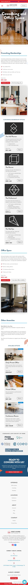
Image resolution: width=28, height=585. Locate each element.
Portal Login (14, 578)
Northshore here (23, 1)
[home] (12, 5)
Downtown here (14, 1)
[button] (2, 6)
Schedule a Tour (5, 83)
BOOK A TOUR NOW (14, 472)
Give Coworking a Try (16, 83)
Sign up (19, 149)
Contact (24, 5)
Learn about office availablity (18, 280)
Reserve (19, 371)
